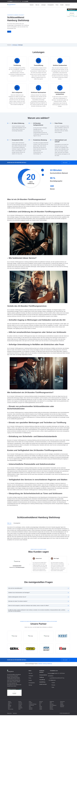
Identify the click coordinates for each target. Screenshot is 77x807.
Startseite (9, 44)
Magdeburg (52, 701)
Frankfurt (30, 702)
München (51, 706)
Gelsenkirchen (31, 705)
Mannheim (52, 704)
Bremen (19, 701)
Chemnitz (20, 702)
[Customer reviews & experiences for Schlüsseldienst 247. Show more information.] (14, 692)
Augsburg (9, 702)
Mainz (51, 702)
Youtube (53, 682)
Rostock (61, 702)
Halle (30, 706)
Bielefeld (9, 705)
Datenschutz (9, 713)
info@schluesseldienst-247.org (58, 677)
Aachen (9, 701)
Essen (30, 701)
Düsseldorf (20, 707)
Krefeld (40, 706)
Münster (51, 707)
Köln (40, 705)
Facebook (54, 680)
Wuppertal (62, 706)
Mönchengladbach (53, 705)
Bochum (9, 706)
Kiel (40, 704)
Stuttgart (61, 704)
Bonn (9, 707)
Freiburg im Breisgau (32, 704)
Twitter (53, 687)
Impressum (15, 713)
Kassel (40, 702)
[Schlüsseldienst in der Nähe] (11, 5)
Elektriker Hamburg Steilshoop (45, 663)
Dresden (20, 705)
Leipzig (40, 707)
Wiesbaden (62, 705)
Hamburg (15, 44)
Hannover (30, 709)
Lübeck (40, 709)
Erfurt (19, 709)
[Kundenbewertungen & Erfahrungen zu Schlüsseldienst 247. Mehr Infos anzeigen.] (72, 12)
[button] (29, 564)
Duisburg (20, 706)
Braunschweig (10, 709)
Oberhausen (62, 701)
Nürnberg (51, 709)
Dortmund (20, 704)
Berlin (9, 704)
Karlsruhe (41, 701)
